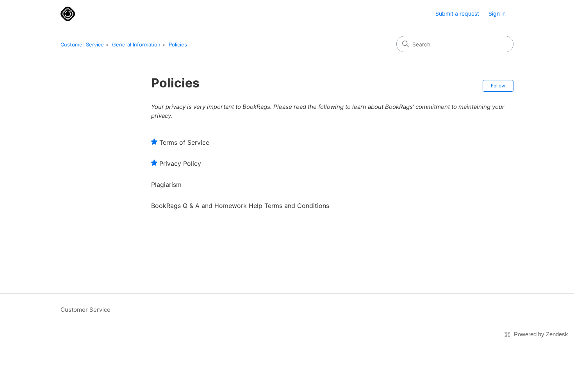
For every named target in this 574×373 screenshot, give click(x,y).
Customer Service (82, 44)
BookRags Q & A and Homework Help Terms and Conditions (240, 206)
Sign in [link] (497, 13)
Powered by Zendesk (541, 334)
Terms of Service (184, 142)
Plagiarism (166, 184)
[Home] (68, 14)
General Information (136, 44)
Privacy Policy (180, 163)
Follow (498, 86)
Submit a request (457, 13)
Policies (178, 44)
